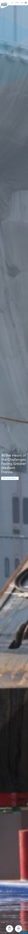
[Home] (4, 4)
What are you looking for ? (10, 478)
